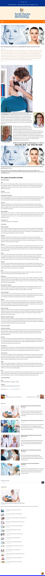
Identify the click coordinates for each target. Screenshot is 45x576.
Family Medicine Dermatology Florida (23, 58)
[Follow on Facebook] (21, 2)
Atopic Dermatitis (4, 211)
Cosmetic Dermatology (5, 377)
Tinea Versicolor (4, 352)
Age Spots (3, 202)
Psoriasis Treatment (5, 292)
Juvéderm (3, 384)
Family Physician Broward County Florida (13, 59)
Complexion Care (4, 220)
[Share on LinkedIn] (11, 389)
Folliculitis (3, 235)
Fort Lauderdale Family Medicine (25, 59)
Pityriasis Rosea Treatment (6, 284)
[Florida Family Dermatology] (22, 13)
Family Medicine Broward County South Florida (9, 58)
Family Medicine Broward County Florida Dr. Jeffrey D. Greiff (31, 56)
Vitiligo (2, 361)
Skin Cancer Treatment (5, 328)
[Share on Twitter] (9, 389)
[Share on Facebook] (7, 389)
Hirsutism (3, 261)
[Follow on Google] (23, 2)
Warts (2, 370)
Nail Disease (3, 276)
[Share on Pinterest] (13, 389)
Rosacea (2, 299)
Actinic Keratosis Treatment (6, 195)
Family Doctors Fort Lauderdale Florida (15, 55)
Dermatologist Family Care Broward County (9, 50)
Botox (2, 380)
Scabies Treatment (4, 308)
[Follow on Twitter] (19, 2)
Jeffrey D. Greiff (17, 127)
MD (31, 59)
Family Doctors (6, 55)
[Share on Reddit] (15, 389)
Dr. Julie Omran (24, 127)
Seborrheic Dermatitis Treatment (7, 316)
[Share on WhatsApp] (19, 389)
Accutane (3, 191)
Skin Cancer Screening (5, 325)
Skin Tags (3, 336)
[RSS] (26, 2)
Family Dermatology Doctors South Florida (13, 53)
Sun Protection (4, 345)
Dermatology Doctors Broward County (28, 50)
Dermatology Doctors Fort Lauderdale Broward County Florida (20, 52)
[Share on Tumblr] (17, 389)
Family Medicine (25, 55)
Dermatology (19, 50)
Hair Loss (3, 244)
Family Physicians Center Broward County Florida (32, 420)
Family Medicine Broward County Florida (14, 56)
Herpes (2, 253)
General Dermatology (5, 179)
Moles (2, 270)
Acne (2, 182)
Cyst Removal (3, 224)
